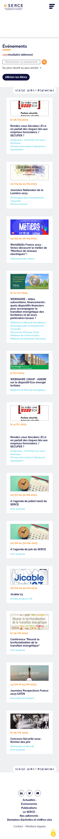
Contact (18, 826)
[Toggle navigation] (52, 6)
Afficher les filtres (16, 77)
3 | (24, 90)
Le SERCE (29, 811)
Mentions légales (35, 826)
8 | (39, 90)
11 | (52, 90)
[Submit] (44, 62)
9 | (43, 90)
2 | (20, 90)
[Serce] (29, 7)
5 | (29, 90)
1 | (17, 90)
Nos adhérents (29, 815)
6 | (32, 90)
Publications (29, 807)
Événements (29, 804)
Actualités (29, 800)
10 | (47, 90)
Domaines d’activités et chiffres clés (29, 819)
